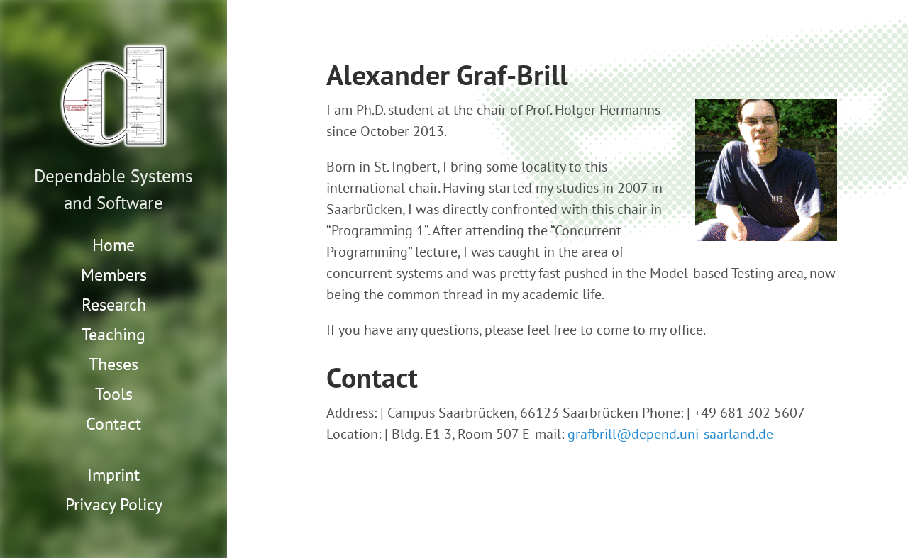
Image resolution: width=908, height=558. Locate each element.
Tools (114, 394)
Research (114, 305)
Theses (113, 364)
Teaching (113, 334)
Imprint (113, 475)
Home (113, 245)
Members (114, 275)
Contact (113, 424)
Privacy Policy (113, 504)
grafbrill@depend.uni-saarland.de (670, 434)
